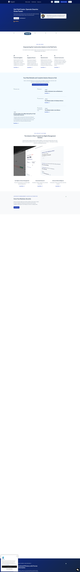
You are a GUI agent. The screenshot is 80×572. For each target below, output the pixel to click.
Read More (16, 123)
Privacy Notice (7, 564)
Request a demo (64, 1)
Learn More (16, 67)
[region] (9, 563)
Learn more (16, 18)
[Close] (17, 556)
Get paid (56, 1)
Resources (39, 1)
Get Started (22, 18)
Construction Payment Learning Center (40, 84)
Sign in (70, 1)
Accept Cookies (9, 566)
